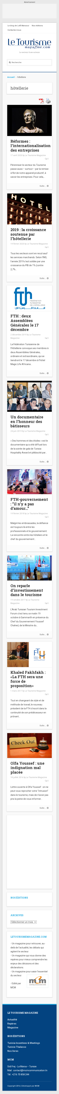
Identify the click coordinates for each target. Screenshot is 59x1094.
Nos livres (12, 1051)
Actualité (12, 1019)
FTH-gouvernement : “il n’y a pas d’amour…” (29, 504)
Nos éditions (37, 26)
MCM (37, 1086)
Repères (11, 1023)
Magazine (12, 1027)
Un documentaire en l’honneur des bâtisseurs (26, 421)
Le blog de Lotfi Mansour (18, 26)
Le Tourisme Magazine (35, 155)
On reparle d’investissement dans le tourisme (26, 590)
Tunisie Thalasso (16, 1047)
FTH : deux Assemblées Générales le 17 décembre (24, 323)
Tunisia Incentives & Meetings (23, 1043)
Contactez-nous (14, 30)
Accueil (10, 77)
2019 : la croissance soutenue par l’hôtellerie (28, 234)
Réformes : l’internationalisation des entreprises (30, 146)
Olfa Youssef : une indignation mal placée (27, 768)
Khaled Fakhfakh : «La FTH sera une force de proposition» (28, 679)
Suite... (43, 186)
